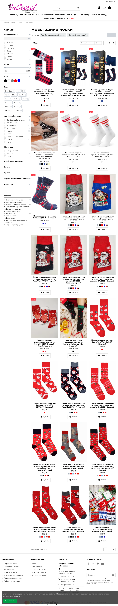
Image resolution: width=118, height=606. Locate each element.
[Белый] (73, 162)
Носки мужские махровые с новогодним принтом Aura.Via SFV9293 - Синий (102, 218)
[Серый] (40, 164)
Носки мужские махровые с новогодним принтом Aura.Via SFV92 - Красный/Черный (102, 467)
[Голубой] (73, 473)
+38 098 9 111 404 (68, 579)
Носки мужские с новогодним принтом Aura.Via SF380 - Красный (73, 529)
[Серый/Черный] (47, 164)
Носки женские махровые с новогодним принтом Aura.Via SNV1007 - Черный (73, 405)
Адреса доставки (39, 575)
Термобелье (11, 213)
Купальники (11, 216)
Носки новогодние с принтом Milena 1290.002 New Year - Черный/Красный (44, 93)
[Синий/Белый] (45, 223)
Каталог (7, 196)
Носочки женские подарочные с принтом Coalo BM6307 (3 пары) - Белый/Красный (44, 343)
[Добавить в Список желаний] (56, 51)
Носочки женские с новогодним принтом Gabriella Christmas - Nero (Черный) (73, 343)
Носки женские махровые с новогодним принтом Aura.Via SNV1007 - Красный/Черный (44, 467)
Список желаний (39, 569)
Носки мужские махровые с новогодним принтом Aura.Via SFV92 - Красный (44, 529)
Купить (46, 105)
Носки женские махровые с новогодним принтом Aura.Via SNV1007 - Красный (102, 405)
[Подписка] (113, 575)
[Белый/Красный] (45, 351)
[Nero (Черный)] (73, 351)
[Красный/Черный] (78, 225)
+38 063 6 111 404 (68, 581)
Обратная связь (10, 564)
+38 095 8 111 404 (68, 577)
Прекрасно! (10, 601)
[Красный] (73, 225)
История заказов (39, 572)
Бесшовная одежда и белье (17, 207)
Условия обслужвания (13, 575)
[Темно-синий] (73, 101)
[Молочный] (49, 164)
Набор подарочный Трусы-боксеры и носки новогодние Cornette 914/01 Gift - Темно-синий (102, 93)
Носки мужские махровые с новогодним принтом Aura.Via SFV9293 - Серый (73, 218)
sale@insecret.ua (68, 585)
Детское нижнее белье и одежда (16, 221)
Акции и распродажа (15, 225)
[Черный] (42, 164)
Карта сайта (9, 569)
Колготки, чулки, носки (15, 200)
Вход (34, 564)
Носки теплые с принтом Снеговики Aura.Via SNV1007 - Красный (45, 405)
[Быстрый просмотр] (56, 55)
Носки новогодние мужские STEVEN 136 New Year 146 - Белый (102, 155)
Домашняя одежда (13, 209)
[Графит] (73, 537)
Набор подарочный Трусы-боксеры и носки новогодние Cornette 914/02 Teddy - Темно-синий (73, 93)
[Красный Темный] (78, 473)
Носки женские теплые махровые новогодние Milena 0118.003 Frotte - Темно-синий (44, 156)
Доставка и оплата (11, 567)
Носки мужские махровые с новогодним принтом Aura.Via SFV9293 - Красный (102, 279)
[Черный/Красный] (44, 101)
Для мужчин (11, 218)
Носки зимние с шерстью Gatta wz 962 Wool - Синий (44, 217)
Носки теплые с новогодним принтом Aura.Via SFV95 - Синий (102, 529)
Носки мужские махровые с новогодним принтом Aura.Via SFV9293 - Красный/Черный (73, 280)
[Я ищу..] (78, 7)
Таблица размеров (12, 581)
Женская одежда (13, 211)
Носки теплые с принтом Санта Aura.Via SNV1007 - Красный (102, 342)
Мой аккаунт (37, 567)
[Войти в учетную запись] (99, 8)
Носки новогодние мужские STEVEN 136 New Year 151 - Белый (73, 155)
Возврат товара (10, 572)
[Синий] (43, 223)
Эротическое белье (14, 202)
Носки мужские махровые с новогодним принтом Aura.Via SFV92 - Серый (73, 466)
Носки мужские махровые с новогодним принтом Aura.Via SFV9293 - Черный (44, 279)
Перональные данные (13, 578)
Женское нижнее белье (16, 204)
